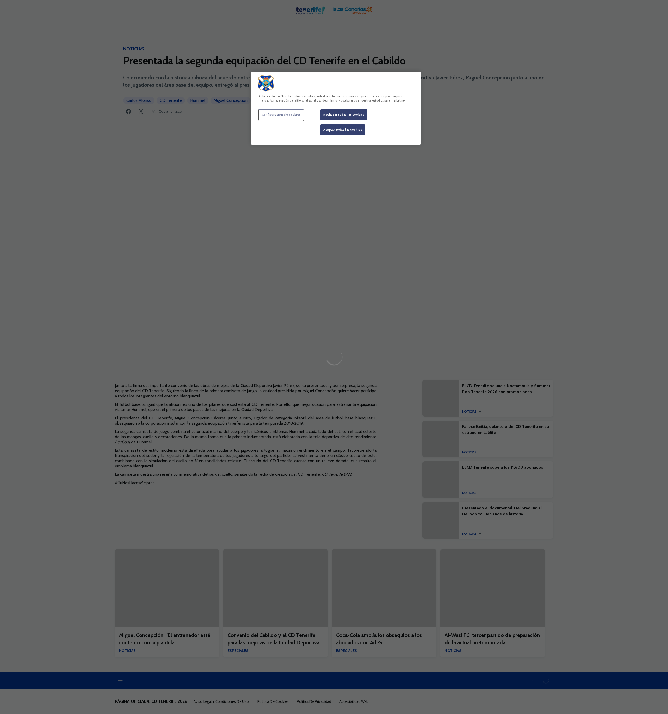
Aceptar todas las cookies (342, 130)
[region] (336, 108)
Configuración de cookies (281, 114)
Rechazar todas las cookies (343, 114)
